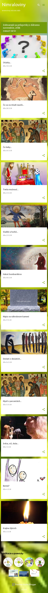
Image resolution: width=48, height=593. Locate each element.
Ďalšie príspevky (24, 548)
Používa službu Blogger (25, 584)
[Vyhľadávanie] (38, 5)
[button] (43, 71)
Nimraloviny (14, 4)
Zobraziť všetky (9, 31)
